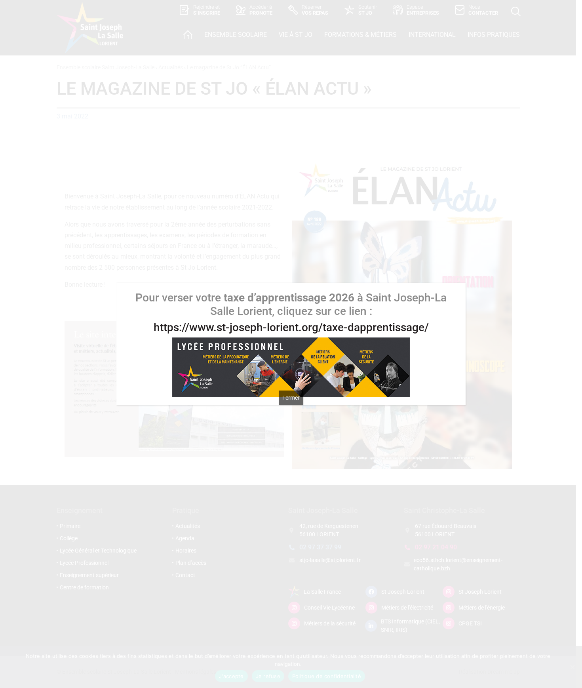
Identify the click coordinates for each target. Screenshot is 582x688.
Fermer (291, 398)
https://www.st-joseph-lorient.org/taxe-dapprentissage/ (291, 327)
